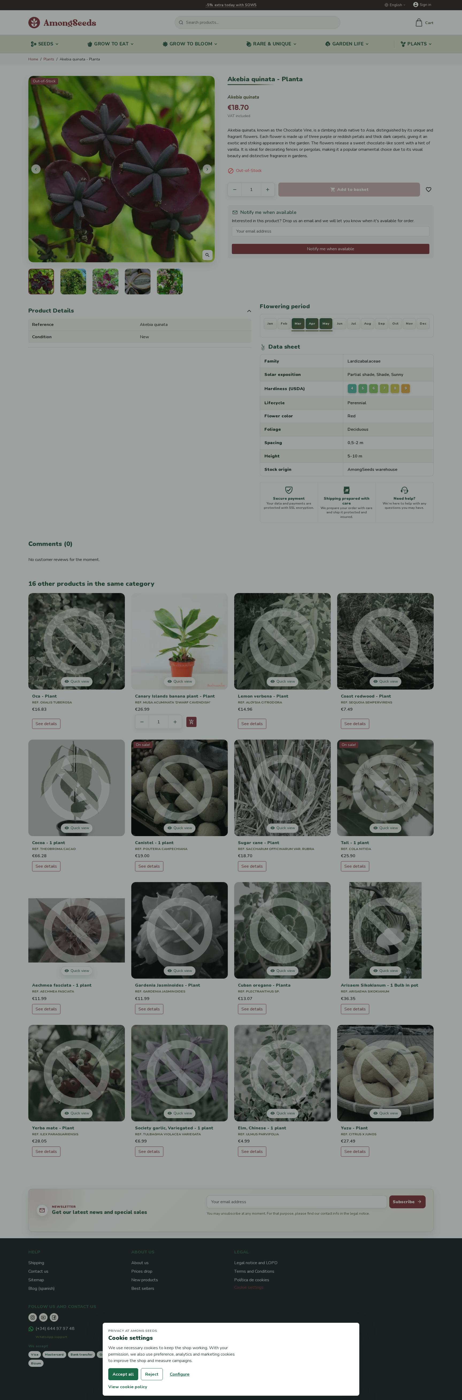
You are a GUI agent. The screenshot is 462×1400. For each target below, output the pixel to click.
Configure (180, 1374)
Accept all (123, 1374)
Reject (152, 1374)
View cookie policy (127, 1387)
